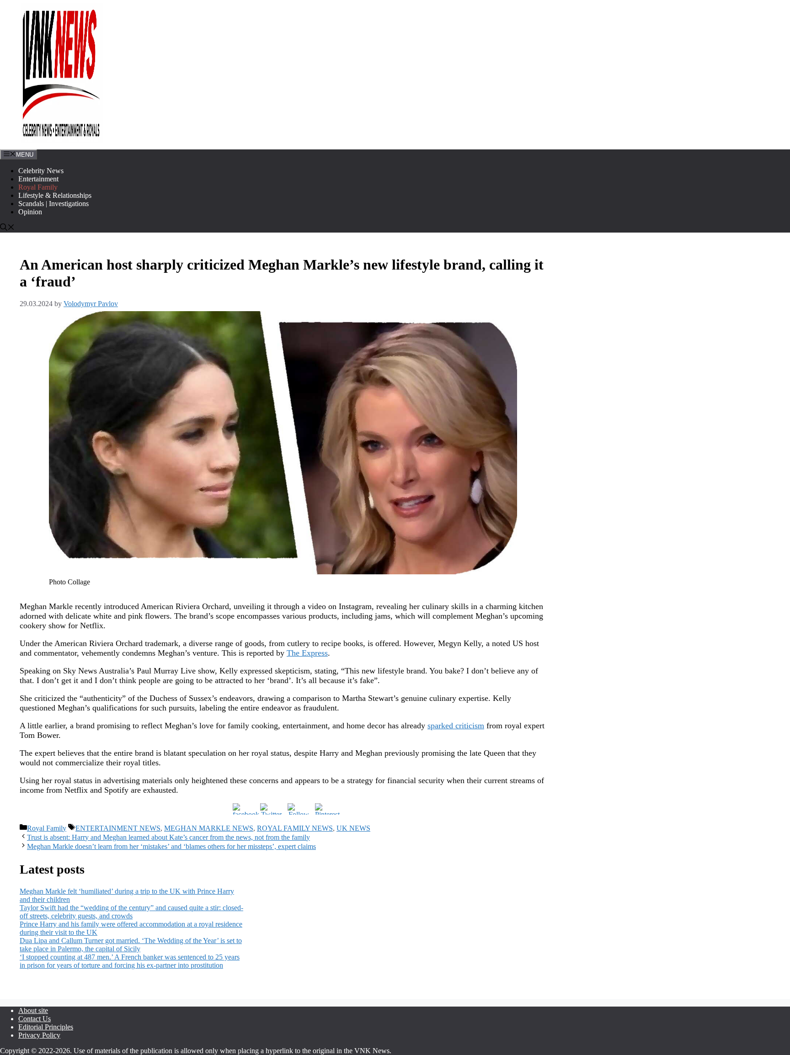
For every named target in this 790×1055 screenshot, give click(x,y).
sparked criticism (455, 725)
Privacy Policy (39, 1035)
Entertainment (38, 179)
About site (33, 1010)
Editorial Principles (45, 1027)
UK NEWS (353, 828)
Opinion (30, 212)
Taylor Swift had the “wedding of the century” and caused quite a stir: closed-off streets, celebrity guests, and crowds (131, 912)
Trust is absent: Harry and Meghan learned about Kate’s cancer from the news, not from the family (168, 837)
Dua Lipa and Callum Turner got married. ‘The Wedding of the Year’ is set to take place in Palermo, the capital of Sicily (131, 945)
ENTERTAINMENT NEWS (117, 828)
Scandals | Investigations (53, 203)
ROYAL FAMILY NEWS (295, 828)
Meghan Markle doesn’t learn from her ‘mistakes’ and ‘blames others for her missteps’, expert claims (171, 846)
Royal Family (38, 187)
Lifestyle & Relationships (54, 195)
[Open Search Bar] (7, 228)
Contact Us (34, 1019)
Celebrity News (41, 171)
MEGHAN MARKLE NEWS (208, 828)
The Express (307, 652)
